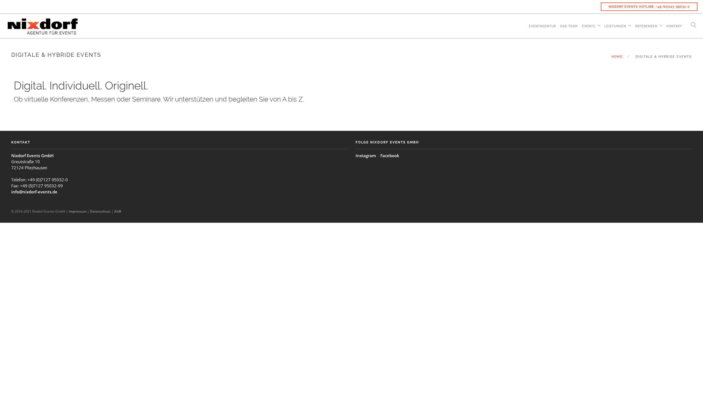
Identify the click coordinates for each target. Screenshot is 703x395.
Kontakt (674, 26)
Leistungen (615, 26)
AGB (117, 211)
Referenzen (646, 26)
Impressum (78, 211)
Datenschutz (100, 211)
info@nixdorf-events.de (34, 191)
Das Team (569, 26)
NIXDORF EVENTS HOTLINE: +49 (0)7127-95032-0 (649, 7)
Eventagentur (542, 26)
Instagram (366, 155)
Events (588, 26)
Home (617, 56)
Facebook (389, 155)
